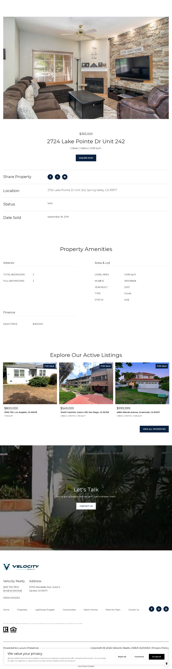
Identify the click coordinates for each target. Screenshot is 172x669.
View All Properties (154, 429)
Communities (69, 610)
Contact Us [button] (86, 506)
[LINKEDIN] (159, 609)
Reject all (122, 657)
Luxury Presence (28, 648)
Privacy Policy (160, 648)
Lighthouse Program (45, 610)
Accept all (156, 657)
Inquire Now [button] (86, 158)
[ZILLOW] (166, 609)
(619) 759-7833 (11, 587)
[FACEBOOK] (151, 609)
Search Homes (91, 610)
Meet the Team (113, 610)
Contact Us (133, 610)
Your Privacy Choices (86, 666)
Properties (22, 610)
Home (6, 610)
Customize (139, 657)
